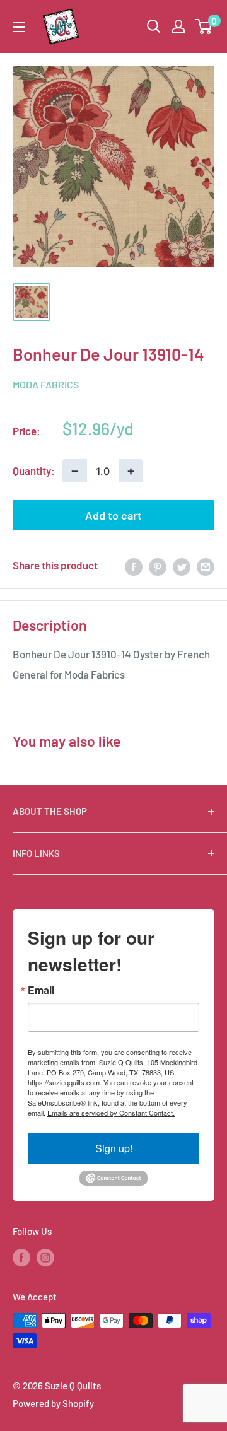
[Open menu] (19, 27)
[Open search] (154, 26)
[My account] (178, 26)
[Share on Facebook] (134, 566)
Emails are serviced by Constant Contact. (111, 1112)
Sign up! (113, 1148)
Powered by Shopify (53, 1403)
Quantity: (34, 470)
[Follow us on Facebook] (21, 1256)
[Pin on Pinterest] (157, 566)
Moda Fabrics (46, 384)
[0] (204, 26)
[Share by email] (205, 566)
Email (41, 990)
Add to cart (113, 515)
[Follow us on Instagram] (45, 1256)
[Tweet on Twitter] (181, 566)
